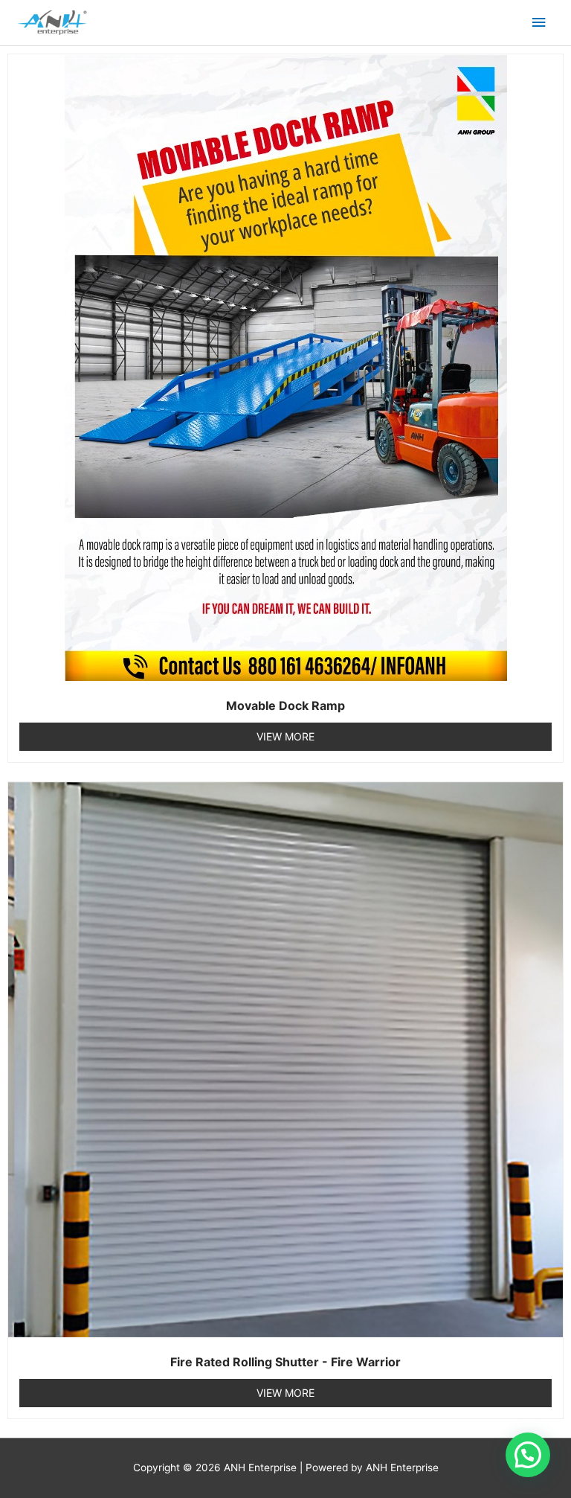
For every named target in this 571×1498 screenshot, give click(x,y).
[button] (528, 1455)
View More (285, 736)
